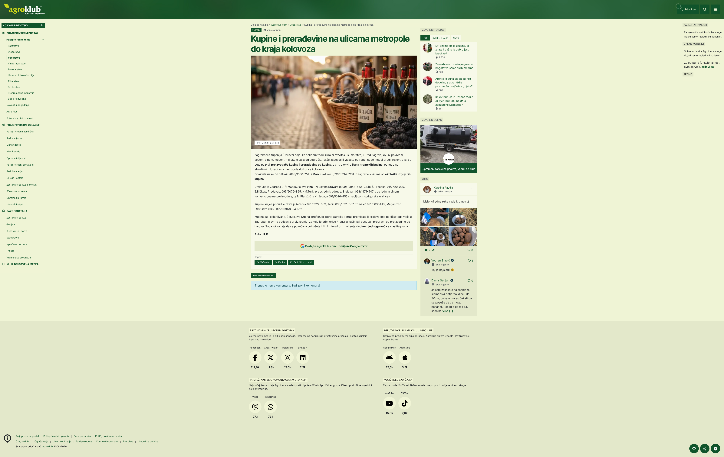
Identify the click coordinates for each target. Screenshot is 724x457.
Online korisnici (694, 43)
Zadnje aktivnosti (695, 24)
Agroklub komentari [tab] (263, 275)
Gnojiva (10, 224)
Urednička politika (148, 441)
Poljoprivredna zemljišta (20, 131)
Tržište (10, 250)
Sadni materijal (14, 171)
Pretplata (128, 441)
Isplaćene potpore (16, 244)
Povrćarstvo (15, 69)
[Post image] (434, 217)
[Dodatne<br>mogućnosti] (715, 448)
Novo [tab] (456, 38)
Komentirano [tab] (440, 38)
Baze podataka (16, 211)
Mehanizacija (13, 144)
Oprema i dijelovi (15, 158)
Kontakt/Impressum (107, 441)
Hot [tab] (425, 38)
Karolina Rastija (443, 187)
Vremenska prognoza (18, 257)
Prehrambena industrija (21, 93)
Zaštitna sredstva (16, 217)
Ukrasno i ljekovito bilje (21, 75)
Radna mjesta (14, 138)
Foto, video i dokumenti (19, 118)
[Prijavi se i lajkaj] (694, 448)
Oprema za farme (16, 197)
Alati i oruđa (13, 151)
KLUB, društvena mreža (22, 264)
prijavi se (708, 67)
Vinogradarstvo (17, 63)
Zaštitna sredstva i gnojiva (21, 184)
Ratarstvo (13, 45)
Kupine (281, 262)
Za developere (84, 441)
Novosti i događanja (17, 105)
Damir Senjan (440, 280)
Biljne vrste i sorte (16, 231)
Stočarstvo (14, 51)
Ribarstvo (13, 81)
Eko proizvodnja (17, 98)
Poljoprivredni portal (28, 436)
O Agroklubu (23, 441)
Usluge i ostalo (14, 178)
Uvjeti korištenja (62, 441)
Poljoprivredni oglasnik (23, 125)
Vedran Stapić (440, 260)
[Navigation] (715, 9)
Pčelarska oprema (16, 191)
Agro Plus (12, 111)
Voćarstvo (295, 24)
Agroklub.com (279, 24)
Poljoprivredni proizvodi (20, 164)
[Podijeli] (704, 448)
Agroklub (47, 446)
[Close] (704, 9)
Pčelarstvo (14, 87)
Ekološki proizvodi (302, 262)
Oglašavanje (41, 441)
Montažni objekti (15, 204)
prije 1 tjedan (445, 191)
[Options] (470, 189)
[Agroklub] (24, 9)
